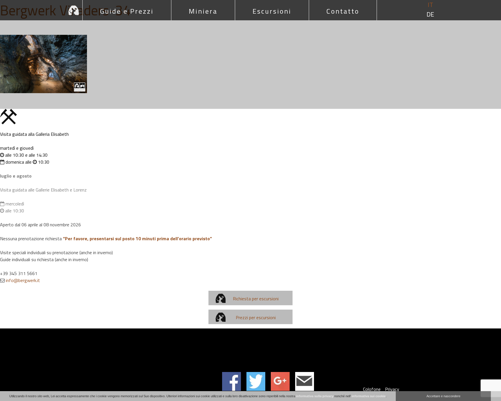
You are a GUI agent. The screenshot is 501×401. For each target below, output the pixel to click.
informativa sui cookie (369, 396)
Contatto (342, 11)
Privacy (392, 389)
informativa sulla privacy (314, 396)
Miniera (203, 11)
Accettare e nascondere (443, 396)
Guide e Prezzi (127, 11)
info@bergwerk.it (23, 280)
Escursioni (272, 11)
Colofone (372, 389)
